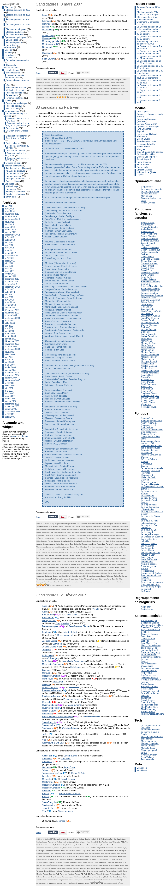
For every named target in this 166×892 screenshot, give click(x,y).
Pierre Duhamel (144, 162)
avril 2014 (9, 209)
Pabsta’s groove (148, 566)
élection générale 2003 (96, 853)
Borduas (76, 529)
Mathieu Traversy (149, 357)
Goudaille (145, 727)
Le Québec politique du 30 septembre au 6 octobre (149, 52)
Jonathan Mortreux (42, 550)
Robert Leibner (120, 567)
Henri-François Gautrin (151, 311)
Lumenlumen (147, 561)
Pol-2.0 (144, 568)
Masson (46, 38)
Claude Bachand (148, 261)
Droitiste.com (147, 609)
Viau (44, 740)
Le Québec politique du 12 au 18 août (149, 86)
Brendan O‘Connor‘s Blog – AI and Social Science (150, 629)
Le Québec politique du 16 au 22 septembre (149, 62)
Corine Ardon (120, 535)
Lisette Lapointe (148, 334)
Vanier (61, 579)
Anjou (83, 526)
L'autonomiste (147, 475)
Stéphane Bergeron (150, 395)
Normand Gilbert (49, 871)
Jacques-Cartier (54, 544)
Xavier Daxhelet (112, 579)
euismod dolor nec (20, 436)
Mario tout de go (148, 741)
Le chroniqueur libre (150, 191)
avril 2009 (9, 331)
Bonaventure (48, 617)
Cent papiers (143, 111)
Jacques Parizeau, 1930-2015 (148, 8)
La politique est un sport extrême (152, 487)
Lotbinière (44, 553)
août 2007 (9, 383)
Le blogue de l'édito (146, 144)
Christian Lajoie (81, 535)
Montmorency (48, 44)
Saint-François (68, 570)
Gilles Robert (147, 304)
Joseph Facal (147, 320)
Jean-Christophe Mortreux (62, 88)
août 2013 (9, 222)
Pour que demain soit (151, 575)
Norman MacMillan (150, 373)
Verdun (81, 579)
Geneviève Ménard (80, 541)
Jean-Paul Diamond (150, 318)
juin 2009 (9, 326)
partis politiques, (116, 80)
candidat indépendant (102, 82)
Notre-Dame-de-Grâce (43, 561)
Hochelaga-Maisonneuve (120, 541)
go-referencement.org (151, 725)
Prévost (92, 564)
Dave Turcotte (147, 275)
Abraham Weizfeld (108, 842)
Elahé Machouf (67, 853)
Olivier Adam (56, 561)
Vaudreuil (67, 579)
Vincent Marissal (145, 170)
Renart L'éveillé (148, 203)
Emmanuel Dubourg (150, 281)
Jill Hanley (92, 859)
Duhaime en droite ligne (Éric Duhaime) (148, 127)
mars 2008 (10, 365)
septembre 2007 (12, 380)
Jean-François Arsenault (110, 544)
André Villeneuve (149, 234)
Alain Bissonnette (42, 526)
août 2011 (9, 258)
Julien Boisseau (68, 550)
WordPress (142, 770)
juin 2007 (9, 388)
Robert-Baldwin (41, 570)
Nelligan (91, 558)
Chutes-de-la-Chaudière (95, 535)
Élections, (92, 80)
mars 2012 (10, 250)
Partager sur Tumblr (53, 72)
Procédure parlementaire (17, 60)
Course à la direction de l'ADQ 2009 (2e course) (17, 124)
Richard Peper (56, 94)
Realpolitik (146, 580)
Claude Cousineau (149, 263)
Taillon (116, 576)
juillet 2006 (10, 417)
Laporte (113, 550)
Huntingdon (47, 24)
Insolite (8, 52)
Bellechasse (124, 526)
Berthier (63, 529)
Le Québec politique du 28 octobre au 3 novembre (149, 28)
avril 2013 (9, 224)
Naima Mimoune (65, 811)
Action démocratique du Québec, (73, 839)
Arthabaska (97, 526)
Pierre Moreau (147, 379)
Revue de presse (14, 42)
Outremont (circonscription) (99, 91)
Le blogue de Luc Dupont (149, 660)
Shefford (104, 573)
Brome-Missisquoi (60, 532)
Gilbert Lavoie (143, 139)
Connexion (142, 768)
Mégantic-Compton (99, 556)
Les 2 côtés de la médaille (149, 540)
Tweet (38, 73)
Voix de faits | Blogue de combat (151, 588)
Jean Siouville (48, 88)
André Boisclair (60, 845)
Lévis (38, 553)
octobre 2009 (11, 315)
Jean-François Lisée (146, 141)
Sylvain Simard (148, 402)
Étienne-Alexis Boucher (152, 286)
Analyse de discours (15, 171)
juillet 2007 (10, 385)
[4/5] (65, 97)
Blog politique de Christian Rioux (149, 433)
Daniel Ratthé (147, 268)
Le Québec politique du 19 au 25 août (149, 81)
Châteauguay (53, 658)
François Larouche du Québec (151, 456)
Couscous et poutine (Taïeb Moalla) (150, 115)
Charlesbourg (40, 535)
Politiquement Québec (151, 573)
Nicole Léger (147, 368)
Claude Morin (71, 614)
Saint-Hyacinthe (79, 570)
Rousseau (47, 53)
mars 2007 (10, 396)
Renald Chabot (41, 567)
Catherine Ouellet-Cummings (104, 532)
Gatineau (46, 21)
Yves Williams (147, 757)
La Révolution (147, 495)
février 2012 (10, 253)
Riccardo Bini (74, 567)
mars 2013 (10, 227)
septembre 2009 (12, 318)
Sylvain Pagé (147, 400)
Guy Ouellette (147, 309)
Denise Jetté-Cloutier (117, 82)
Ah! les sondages (149, 620)
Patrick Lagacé (144, 159)
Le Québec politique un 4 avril (148, 101)
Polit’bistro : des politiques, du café (149, 676)
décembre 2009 (12, 310)
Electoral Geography (150, 652)
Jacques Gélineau (42, 544)
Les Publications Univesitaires (149, 664)
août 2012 (9, 237)
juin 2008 (9, 357)
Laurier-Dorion (121, 550)
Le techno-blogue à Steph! (150, 733)
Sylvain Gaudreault (150, 398)
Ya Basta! (145, 591)
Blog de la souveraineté (152, 429)
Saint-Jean (89, 570)
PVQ (46, 94)
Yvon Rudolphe (63, 582)
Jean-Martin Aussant (150, 316)
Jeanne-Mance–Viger (52, 647)
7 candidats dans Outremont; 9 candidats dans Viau (148, 21)
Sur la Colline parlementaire (11, 46)
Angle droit (146, 607)
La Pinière (106, 550)
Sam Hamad (147, 389)
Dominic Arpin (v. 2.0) (147, 124)
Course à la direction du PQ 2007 (17, 147)
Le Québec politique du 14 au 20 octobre (149, 37)
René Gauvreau (148, 384)
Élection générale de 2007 (18, 10)
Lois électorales (12, 70)
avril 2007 (9, 393)
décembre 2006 (12, 404)
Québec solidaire (14, 163)
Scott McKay (57, 573)
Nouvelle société (149, 564)
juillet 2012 (10, 240)
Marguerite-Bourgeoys (52, 664)
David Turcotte (60, 538)
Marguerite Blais (148, 343)
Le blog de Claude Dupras (149, 501)
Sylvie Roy (146, 404)
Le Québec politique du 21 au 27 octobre (149, 32)
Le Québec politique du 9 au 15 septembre (150, 67)
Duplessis (81, 538)
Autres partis (12, 128)
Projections (11, 189)
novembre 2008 (12, 344)
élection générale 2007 (55, 85)
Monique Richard (149, 361)
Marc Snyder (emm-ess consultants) (152, 737)
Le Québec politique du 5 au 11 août (150, 91)
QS (50, 94)
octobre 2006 (11, 409)
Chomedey (71, 535)
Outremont (47, 47)
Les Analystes (147, 546)
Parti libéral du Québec (16, 138)
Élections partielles (15, 32)
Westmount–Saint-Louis (98, 579)
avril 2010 (9, 300)
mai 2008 (9, 359)
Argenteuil (89, 526)
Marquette (58, 556)
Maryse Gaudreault (150, 354)
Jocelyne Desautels (116, 859)
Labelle (45, 27)
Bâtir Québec (147, 427)
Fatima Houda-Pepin (150, 288)
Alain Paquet (147, 225)
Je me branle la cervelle (152, 468)
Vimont (86, 579)
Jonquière (46, 649)
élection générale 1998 (80, 853)
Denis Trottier (147, 277)
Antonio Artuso (117, 845)
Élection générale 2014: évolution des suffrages (148, 13)
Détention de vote (149, 450)
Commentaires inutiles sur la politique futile (151, 446)
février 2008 (10, 367)
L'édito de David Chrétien (148, 478)
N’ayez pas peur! (149, 750)
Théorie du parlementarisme (11, 66)
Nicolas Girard (147, 363)
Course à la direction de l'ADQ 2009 (17, 119)
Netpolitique (146, 673)
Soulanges (48, 576)
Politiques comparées (16, 178)
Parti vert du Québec (15, 150)
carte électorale (13, 72)
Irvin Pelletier (147, 313)
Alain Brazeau (53, 526)
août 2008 (9, 352)
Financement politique (16, 87)
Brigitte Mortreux (47, 532)
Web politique (12, 108)
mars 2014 (10, 211)
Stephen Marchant (59, 576)
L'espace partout (148, 482)
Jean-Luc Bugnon (69, 547)
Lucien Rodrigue (95, 553)
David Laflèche (49, 538)
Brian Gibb (116, 529)
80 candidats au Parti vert (57, 107)
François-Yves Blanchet (152, 295)
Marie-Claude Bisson (43, 91)
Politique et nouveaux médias (151, 681)
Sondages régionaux (15, 194)
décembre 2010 (12, 279)
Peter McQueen (41, 564)
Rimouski (46, 702)
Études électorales (14, 173)
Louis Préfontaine (149, 559)
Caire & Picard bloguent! (148, 244)
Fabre (44, 15)
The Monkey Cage (149, 707)
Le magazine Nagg (150, 534)
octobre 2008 (11, 346)
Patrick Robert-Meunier (69, 793)
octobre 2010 (11, 284)
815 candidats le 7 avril (148, 17)
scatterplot (146, 698)
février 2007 (10, 398)
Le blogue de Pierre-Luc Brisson (152, 512)
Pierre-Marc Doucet (54, 564)
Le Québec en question (152, 537)
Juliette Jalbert (70, 632)
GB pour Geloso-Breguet (149, 460)
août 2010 (9, 289)
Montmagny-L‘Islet (50, 41)
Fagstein (141, 131)
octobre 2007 (11, 378)
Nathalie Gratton (82, 558)
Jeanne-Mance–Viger (106, 547)
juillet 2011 (10, 261)
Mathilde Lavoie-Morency (83, 556)
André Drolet (147, 229)
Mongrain (141, 149)
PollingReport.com (149, 686)
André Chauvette (65, 526)
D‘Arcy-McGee (49, 620)
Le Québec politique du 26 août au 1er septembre (149, 76)
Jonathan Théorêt (56, 550)
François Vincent (47, 541)
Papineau (89, 561)
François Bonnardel (150, 291)
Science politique (13, 165)
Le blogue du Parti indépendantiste (149, 522)
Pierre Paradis (147, 382)
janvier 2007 (10, 401)
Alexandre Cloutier (149, 227)
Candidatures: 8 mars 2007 (59, 4)
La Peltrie (99, 550)
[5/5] (68, 97)
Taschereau (123, 576)
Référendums (12, 95)
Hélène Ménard (123, 856)
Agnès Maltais (147, 222)
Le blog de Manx (149, 504)
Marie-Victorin (49, 556)
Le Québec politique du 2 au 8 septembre (150, 72)
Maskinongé (47, 35)
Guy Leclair (146, 307)
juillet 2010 (10, 292)
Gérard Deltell (147, 302)
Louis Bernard (147, 557)
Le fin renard (147, 532)
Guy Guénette (96, 541)
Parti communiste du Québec (72, 871)
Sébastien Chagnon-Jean (70, 573)
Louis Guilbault (53, 553)
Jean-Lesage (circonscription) (52, 547)
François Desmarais (114, 538)
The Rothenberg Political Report (148, 710)
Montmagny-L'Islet (73, 91)
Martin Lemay (147, 350)
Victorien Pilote (88, 880)
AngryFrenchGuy (149, 423)
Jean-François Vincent (95, 88)
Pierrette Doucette (49, 874)
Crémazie (39, 538)
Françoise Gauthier (82, 856)
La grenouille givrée (150, 484)
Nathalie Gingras (70, 558)
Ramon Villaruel (96, 874)
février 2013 (10, 229)
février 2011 (10, 274)
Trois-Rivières (48, 808)
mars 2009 (10, 333)
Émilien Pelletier (148, 279)
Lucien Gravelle (83, 553)
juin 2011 (9, 263)
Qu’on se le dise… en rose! (151, 199)
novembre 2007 (12, 375)
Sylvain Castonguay (93, 576)
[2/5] (60, 97)
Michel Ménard (117, 556)
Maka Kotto (146, 338)
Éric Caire (145, 284)
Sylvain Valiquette (107, 576)
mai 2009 (9, 328)
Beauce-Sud (48, 614)
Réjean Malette (122, 564)
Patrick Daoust (99, 561)
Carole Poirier (147, 256)
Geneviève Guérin (67, 541)
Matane (71, 556)
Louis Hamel (63, 553)
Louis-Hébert (73, 553)
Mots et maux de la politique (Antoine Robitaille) (150, 153)
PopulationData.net (150, 691)
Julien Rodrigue (79, 550)
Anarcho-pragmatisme (151, 420)
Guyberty (145, 466)
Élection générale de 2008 (18, 15)
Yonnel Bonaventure (50, 582)
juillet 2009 (10, 323)
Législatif (9, 57)
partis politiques (12, 111)
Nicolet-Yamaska (50, 687)
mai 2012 (9, 245)
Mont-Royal (49, 558)
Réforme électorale (15, 98)
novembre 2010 (12, 281)
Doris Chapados (55, 853)
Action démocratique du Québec (16, 114)
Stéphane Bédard (149, 393)
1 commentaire (74, 582)
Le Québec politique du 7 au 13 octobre (150, 47)
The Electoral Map (149, 705)
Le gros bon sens (149, 193)
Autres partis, (65, 80)
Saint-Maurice (108, 570)
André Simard (147, 231)
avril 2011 (9, 268)
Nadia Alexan (100, 868)
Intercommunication (150, 729)
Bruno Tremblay (72, 532)
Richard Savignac (101, 567)
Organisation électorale (16, 136)
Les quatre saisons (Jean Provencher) (150, 669)
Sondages (9, 184)
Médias (8, 100)
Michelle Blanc (148, 748)
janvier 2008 (10, 370)
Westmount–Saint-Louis (53, 743)
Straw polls (11, 197)
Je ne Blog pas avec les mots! (150, 471)
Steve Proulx (143, 164)
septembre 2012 (12, 235)
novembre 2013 (12, 214)
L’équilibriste (147, 187)
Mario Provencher (91, 716)
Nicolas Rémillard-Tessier (103, 558)
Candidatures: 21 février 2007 (61, 595)
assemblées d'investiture (85, 82)
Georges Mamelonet (150, 300)
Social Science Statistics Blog (148, 701)
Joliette (123, 547)
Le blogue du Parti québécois (149, 526)
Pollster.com (147, 689)
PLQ (57, 874)
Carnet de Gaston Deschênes (149, 635)
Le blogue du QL (148, 530)
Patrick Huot (147, 375)
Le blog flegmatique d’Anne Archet (150, 508)
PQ (82, 874)
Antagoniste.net (148, 425)
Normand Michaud (119, 558)
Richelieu (111, 567)
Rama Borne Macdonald (108, 564)
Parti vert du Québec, (103, 80)
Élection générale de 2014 (18, 24)
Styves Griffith (81, 576)
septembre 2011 (12, 255)
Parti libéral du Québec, (118, 839)
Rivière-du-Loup (49, 705)
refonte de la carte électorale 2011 (14, 76)
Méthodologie (12, 186)
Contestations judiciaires (17, 80)
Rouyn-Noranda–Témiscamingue (57, 716)
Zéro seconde (147, 759)
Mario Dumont (74, 705)
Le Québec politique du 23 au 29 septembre (149, 57)
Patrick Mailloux (110, 561)
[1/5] (57, 97)
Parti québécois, (42, 842)
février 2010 (10, 305)
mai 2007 (9, 391)
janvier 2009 (10, 339)
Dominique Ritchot (42, 853)
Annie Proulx (96, 845)
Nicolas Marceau (149, 366)
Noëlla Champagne (150, 370)
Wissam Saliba (95, 94)
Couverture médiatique (16, 103)
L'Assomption (90, 550)
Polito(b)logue (147, 684)
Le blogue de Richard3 (151, 189)
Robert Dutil (146, 386)
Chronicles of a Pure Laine (150, 437)
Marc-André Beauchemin (74, 661)
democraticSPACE (150, 650)
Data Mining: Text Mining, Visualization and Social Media (150, 645)
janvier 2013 (10, 232)
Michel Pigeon (147, 359)
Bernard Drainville (149, 238)
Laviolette (46, 776)
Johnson (117, 547)
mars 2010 (10, 302)
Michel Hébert (143, 146)
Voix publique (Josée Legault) (146, 173)
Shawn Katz (96, 573)
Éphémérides (12, 40)
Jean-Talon (79, 547)
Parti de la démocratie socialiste (94, 871)
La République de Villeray (149, 492)
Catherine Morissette (150, 259)
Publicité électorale (15, 93)
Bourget (109, 529)
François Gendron (149, 293)
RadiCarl (145, 577)
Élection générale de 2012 (18, 19)
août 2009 (9, 320)
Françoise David (148, 297)
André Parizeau (81, 845)
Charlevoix (49, 535)
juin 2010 (9, 294)
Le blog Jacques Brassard (148, 330)
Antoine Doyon (106, 845)
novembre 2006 (12, 406)
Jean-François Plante (79, 626)
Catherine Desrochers (85, 532)
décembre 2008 (12, 341)
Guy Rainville (106, 541)
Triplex (144, 752)
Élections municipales (16, 29)
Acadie (124, 524)
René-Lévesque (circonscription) (58, 567)
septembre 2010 (12, 287)
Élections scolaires (15, 34)
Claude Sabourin (109, 535)
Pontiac (79, 564)
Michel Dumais (148, 745)
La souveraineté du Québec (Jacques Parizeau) (150, 324)
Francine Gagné (56, 856)
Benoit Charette (148, 236)
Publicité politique (14, 106)
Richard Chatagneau (87, 567)
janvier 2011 (10, 276)
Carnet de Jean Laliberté (148, 639)
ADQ (122, 842)
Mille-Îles (74, 667)
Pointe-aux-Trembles (69, 564)
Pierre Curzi (146, 377)
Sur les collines (144, 167)
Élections (9, 7)
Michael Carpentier (150, 743)
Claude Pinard (90, 851)
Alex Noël (65, 758)
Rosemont (51, 570)
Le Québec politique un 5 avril (148, 96)
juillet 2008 (10, 354)
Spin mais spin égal (150, 584)
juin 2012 (9, 242)
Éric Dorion (74, 687)
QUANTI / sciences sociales (150, 694)
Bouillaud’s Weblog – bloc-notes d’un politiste (152, 624)
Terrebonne (40, 579)
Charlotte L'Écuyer (60, 535)
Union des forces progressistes (57, 880)
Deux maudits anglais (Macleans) (147, 120)
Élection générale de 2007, (79, 80)
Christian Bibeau (70, 728)
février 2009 (10, 336)
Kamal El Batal (78, 773)
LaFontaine (47, 29)
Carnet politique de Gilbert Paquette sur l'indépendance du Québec (150, 251)
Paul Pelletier (120, 561)
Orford (64, 561)
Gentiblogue (146, 464)
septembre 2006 (12, 411)
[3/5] (62, 97)
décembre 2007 (12, 372)
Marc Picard (146, 341)
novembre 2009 (12, 313)
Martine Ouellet (148, 352)
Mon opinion (146, 196)
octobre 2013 (11, 216)
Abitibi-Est (47, 756)
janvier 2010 (10, 307)
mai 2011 (9, 266)
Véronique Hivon (148, 407)
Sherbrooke (47, 728)
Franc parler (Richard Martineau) (146, 135)
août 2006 (9, 414)
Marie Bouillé (147, 345)
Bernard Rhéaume (53, 529)
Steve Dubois (70, 576)
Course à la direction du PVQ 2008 (17, 154)
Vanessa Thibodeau (51, 579)
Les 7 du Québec (149, 543)
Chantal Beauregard (121, 532)
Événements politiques (15, 37)
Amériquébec (147, 418)
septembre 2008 (12, 349)
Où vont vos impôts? (146, 157)
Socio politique (13, 181)
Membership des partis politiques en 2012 (147, 42)
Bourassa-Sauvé (100, 529)
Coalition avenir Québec (17, 131)
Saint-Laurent (48, 59)
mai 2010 (9, 297)
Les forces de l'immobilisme (147, 549)
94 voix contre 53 (65, 635)
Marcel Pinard (65, 865)
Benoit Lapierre (41, 529)
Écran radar (146, 452)
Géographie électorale (151, 657)
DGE (8, 85)
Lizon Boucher (70, 756)
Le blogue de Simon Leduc (150, 517)
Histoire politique (13, 176)
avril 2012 (9, 247)
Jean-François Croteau (79, 88)
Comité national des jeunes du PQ (150, 442)
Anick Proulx (76, 526)
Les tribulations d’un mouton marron (150, 553)
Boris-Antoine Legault (87, 529)
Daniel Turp (146, 270)
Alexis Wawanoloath (47, 845)
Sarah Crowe (84, 94)
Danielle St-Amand (150, 272)
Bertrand (69, 529)
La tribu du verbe (149, 498)
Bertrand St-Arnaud (150, 241)
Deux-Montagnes (71, 538)
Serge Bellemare (85, 573)
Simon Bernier (112, 573)
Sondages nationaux (15, 191)
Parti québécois (13, 143)
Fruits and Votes (148, 654)
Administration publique (17, 168)
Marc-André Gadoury (108, 553)
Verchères (74, 579)
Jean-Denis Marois (95, 544)
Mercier (108, 556)
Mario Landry (124, 865)
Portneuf (86, 564)
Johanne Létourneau (55, 862)
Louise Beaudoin (149, 336)
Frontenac (47, 632)
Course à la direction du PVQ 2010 (17, 159)
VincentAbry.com (149, 755)
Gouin (89, 541)
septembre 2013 (12, 219)
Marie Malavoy (103, 865)
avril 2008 (9, 362)
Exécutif (8, 50)
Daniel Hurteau (68, 779)
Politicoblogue (147, 571)
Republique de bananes (152, 582)
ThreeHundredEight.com (152, 714)
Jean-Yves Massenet (91, 547)
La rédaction (10, 55)
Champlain (47, 758)
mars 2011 (9, 271)
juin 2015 (9, 206)
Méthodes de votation (16, 90)
